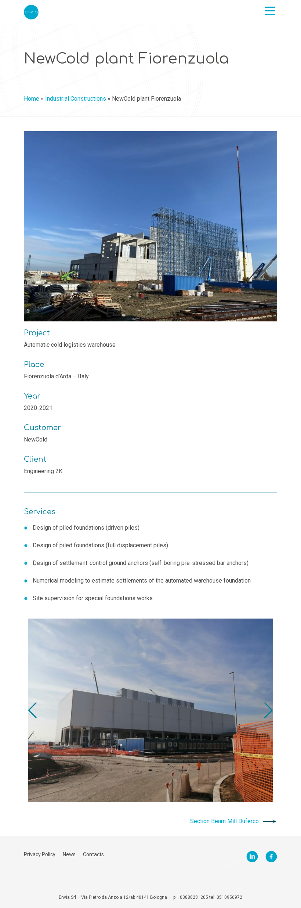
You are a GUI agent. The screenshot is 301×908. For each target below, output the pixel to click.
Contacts (93, 854)
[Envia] (31, 12)
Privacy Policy (39, 854)
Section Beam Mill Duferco (224, 821)
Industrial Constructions (75, 98)
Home (31, 98)
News (69, 854)
